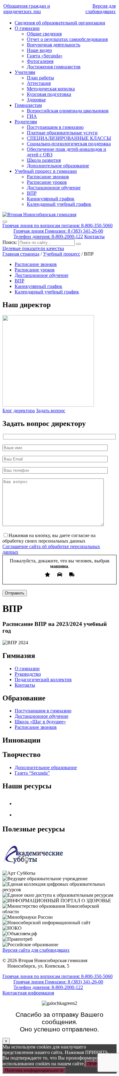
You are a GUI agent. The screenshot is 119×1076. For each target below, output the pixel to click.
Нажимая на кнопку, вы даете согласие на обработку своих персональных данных (49, 538)
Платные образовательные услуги (62, 132)
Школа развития (44, 160)
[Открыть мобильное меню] (4, 222)
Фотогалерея (40, 61)
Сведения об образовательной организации (60, 22)
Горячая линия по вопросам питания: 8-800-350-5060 (57, 225)
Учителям (25, 72)
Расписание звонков (48, 176)
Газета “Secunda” (32, 773)
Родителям (26, 121)
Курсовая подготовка (49, 94)
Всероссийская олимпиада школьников (68, 110)
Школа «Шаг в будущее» (40, 721)
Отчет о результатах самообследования (67, 39)
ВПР (32, 193)
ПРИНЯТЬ (96, 1064)
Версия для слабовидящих (100, 8)
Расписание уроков (47, 182)
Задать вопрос (50, 410)
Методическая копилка (51, 88)
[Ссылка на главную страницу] (39, 214)
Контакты (94, 236)
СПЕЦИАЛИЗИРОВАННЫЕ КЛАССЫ (69, 138)
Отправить (14, 593)
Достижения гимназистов (54, 66)
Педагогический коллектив (43, 679)
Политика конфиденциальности (34, 1070)
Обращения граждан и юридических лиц (26, 8)
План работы (40, 77)
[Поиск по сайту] (78, 244)
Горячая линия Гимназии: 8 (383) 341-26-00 (58, 231)
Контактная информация (28, 992)
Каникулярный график (50, 198)
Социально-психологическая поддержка (69, 143)
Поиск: (10, 242)
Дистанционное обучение (54, 187)
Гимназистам (28, 105)
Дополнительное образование (58, 165)
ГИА (32, 116)
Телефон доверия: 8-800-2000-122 (48, 236)
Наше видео (39, 50)
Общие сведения (44, 33)
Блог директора (18, 410)
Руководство (28, 674)
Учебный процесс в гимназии (46, 171)
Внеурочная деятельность (53, 44)
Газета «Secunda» (45, 55)
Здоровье (36, 99)
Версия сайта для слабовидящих (36, 950)
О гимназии (27, 28)
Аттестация (39, 83)
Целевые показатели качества (33, 248)
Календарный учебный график (59, 204)
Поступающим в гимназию (55, 127)
